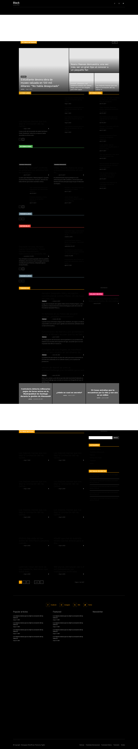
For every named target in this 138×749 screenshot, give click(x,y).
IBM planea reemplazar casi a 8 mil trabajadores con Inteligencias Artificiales (69, 569)
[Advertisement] (56, 28)
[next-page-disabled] (23, 219)
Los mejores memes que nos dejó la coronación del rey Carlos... (32, 123)
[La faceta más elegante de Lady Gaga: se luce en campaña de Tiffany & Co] (93, 185)
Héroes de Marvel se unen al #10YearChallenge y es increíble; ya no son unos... (63, 370)
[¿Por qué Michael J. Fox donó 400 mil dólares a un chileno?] (93, 156)
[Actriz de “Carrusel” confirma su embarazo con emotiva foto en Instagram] (34, 157)
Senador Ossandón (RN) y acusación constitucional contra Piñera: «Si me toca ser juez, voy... (63, 296)
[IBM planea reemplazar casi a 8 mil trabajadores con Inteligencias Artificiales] (69, 556)
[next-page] (23, 139)
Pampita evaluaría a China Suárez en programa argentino (38, 199)
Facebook (53, 605)
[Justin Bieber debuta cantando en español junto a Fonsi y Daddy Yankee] (58, 199)
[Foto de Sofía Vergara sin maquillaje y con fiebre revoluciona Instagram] (93, 175)
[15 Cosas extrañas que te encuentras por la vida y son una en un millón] (102, 393)
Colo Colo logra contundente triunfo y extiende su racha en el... (74, 232)
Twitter (90, 605)
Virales (92, 463)
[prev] (113, 42)
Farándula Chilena (95, 449)
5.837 (36, 582)
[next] (116, 42)
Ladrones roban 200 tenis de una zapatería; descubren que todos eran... (33, 569)
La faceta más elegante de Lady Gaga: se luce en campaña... (108, 184)
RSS (79, 605)
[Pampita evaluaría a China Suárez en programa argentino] (23, 199)
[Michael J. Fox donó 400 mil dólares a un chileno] (58, 190)
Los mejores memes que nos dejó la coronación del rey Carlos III (104, 475)
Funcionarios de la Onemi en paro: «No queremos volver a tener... (74, 261)
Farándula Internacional (25, 164)
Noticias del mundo (96, 458)
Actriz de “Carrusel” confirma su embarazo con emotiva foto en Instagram (33, 170)
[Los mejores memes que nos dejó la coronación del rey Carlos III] (106, 82)
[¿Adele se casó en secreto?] (69, 393)
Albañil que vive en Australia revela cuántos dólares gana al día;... (68, 540)
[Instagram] (119, 3)
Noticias (23, 76)
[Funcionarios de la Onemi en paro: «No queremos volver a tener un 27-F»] (58, 261)
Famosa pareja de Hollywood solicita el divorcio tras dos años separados (109, 165)
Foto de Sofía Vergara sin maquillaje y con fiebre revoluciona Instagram (108, 175)
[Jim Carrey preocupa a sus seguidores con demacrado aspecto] (23, 190)
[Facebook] (114, 3)
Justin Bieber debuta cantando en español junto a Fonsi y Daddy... (74, 199)
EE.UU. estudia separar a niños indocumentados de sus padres (104, 299)
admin (22, 89)
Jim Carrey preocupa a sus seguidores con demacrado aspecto (39, 189)
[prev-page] (20, 139)
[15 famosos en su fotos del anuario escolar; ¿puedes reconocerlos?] (29, 320)
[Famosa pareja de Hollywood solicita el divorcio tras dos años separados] (93, 166)
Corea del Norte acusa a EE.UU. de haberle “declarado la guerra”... (74, 242)
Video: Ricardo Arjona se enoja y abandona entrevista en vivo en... (68, 170)
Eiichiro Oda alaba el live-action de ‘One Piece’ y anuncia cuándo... (34, 540)
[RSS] (75, 605)
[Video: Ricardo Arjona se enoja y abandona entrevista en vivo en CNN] (69, 157)
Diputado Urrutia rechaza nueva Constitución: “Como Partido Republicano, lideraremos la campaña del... (33, 250)
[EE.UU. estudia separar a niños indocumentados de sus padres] (104, 317)
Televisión (93, 460)
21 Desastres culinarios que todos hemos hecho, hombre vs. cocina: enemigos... (74, 251)
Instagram (67, 605)
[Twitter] (123, 3)
